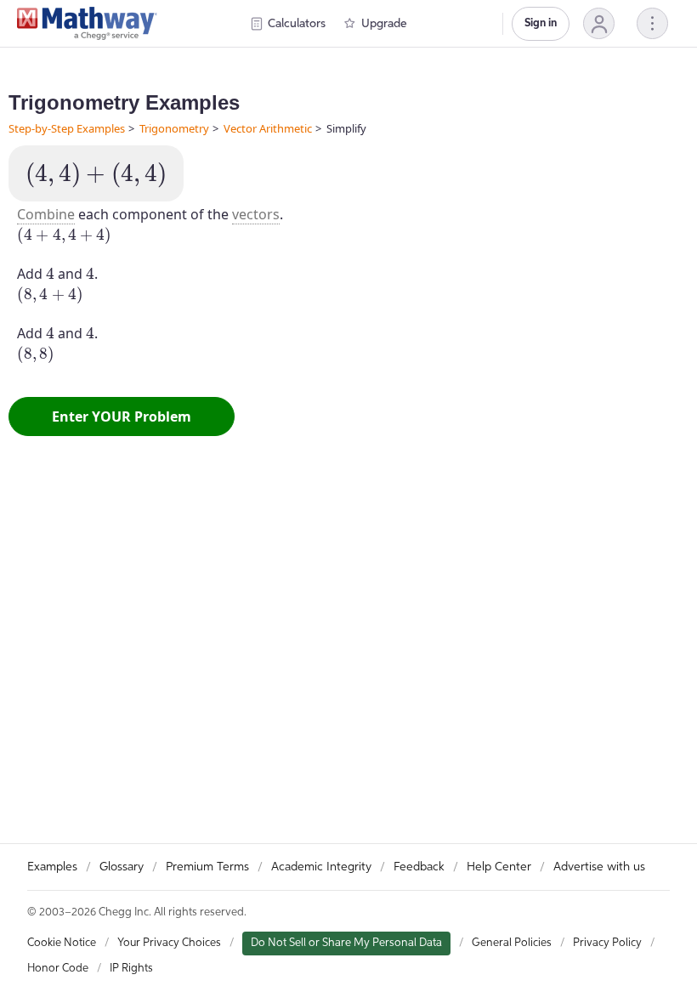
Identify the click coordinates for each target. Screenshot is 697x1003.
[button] (599, 23)
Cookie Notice (61, 943)
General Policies (512, 943)
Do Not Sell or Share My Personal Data (346, 943)
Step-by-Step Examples (66, 128)
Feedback (419, 867)
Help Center (499, 867)
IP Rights (131, 968)
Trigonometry (174, 128)
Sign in (540, 23)
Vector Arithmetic (268, 128)
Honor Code (57, 968)
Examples (52, 867)
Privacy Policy (607, 943)
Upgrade (384, 24)
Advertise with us (599, 867)
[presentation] (96, 175)
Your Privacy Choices (169, 943)
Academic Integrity (321, 867)
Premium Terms (207, 867)
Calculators (297, 24)
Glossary (121, 867)
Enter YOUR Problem (121, 416)
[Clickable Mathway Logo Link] (87, 24)
